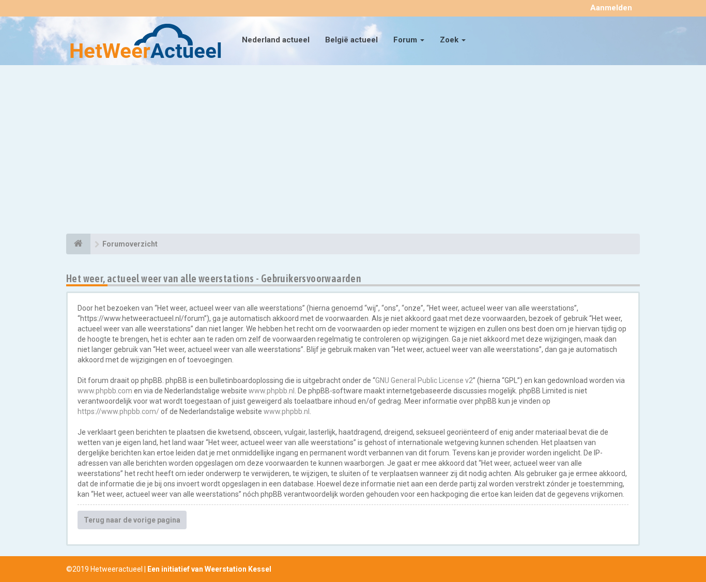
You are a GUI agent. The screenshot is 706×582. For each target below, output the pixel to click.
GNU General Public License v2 (424, 380)
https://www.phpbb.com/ (118, 411)
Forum (406, 39)
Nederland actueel (276, 39)
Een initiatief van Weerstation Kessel (209, 569)
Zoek (450, 39)
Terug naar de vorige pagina (132, 520)
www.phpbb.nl (272, 391)
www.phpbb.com (105, 391)
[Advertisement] (353, 151)
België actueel (351, 39)
